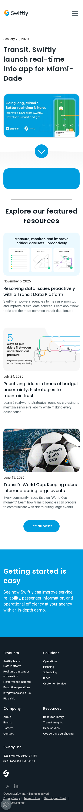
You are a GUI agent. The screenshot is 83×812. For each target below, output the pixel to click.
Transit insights (53, 722)
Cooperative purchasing (58, 733)
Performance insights (17, 681)
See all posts (41, 526)
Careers (8, 728)
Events (7, 722)
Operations (50, 661)
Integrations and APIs (17, 693)
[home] (16, 13)
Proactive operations (16, 687)
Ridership (9, 698)
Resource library (53, 716)
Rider (46, 678)
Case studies (51, 728)
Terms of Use (32, 798)
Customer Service (54, 683)
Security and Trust (55, 798)
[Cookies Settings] (6, 804)
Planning (48, 666)
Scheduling (50, 672)
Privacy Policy (11, 798)
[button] (75, 13)
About (7, 716)
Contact (8, 733)
